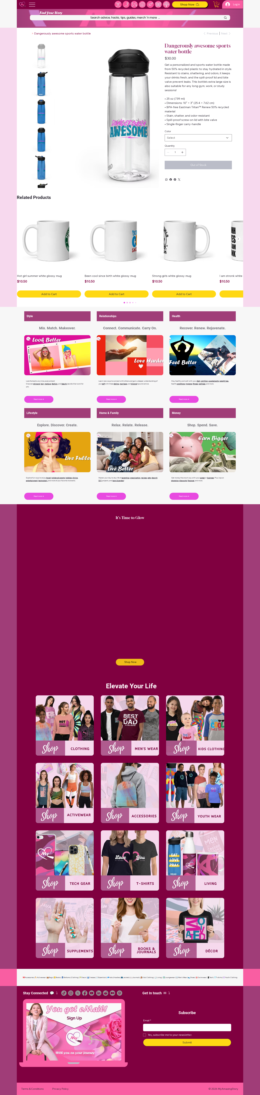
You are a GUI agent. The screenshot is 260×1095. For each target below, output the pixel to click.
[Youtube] (91, 988)
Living (159, 973)
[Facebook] (170, 179)
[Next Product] (238, 234)
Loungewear (170, 973)
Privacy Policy (60, 1084)
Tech (211, 973)
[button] (216, 4)
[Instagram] (70, 988)
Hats (111, 973)
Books (58, 973)
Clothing (74, 973)
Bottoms (66, 973)
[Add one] (182, 152)
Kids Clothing (148, 973)
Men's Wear (182, 973)
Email (147, 1015)
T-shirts (219, 973)
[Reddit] (105, 988)
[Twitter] (179, 179)
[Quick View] (49, 234)
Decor (83, 973)
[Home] (29, 33)
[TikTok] (64, 988)
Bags (51, 973)
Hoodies (117, 973)
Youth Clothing (231, 973)
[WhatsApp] (166, 179)
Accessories (29, 973)
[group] (130, 247)
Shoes (192, 973)
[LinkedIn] (98, 988)
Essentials (102, 973)
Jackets (126, 973)
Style (30, 311)
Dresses (92, 973)
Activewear (41, 973)
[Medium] (112, 988)
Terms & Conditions (32, 1084)
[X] (77, 988)
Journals (135, 973)
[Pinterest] (175, 179)
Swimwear (202, 973)
